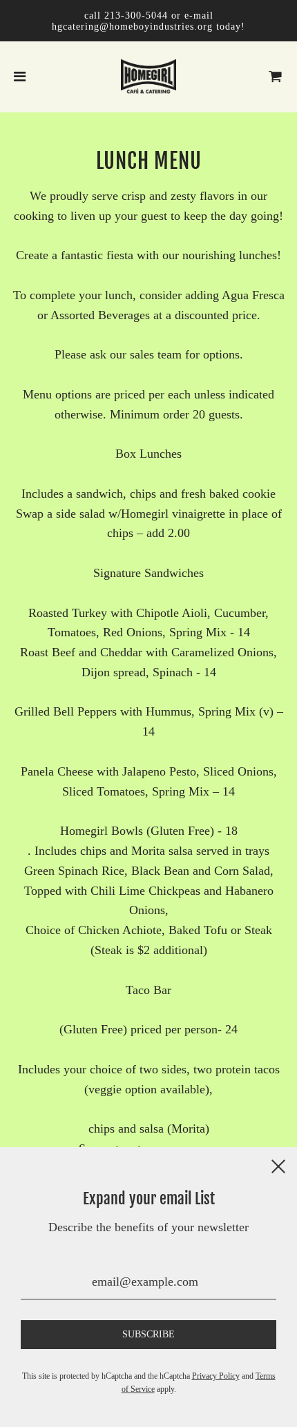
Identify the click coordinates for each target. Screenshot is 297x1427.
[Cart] (275, 76)
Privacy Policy (216, 1376)
